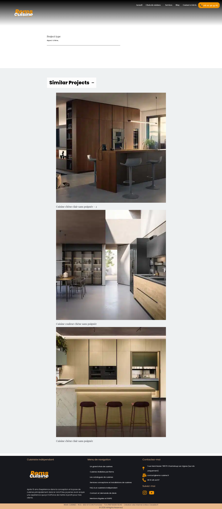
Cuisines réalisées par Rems (102, 472)
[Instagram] (144, 492)
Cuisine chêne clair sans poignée (74, 441)
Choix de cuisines (153, 5)
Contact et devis (189, 5)
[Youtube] (151, 492)
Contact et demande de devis (103, 493)
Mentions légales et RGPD (101, 498)
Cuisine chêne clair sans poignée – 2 (76, 206)
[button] (153, 5)
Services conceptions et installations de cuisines (111, 482)
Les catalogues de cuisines (101, 477)
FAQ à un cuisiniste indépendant (103, 488)
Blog (177, 5)
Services (168, 5)
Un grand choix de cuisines (101, 466)
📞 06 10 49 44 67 (209, 5)
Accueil (139, 5)
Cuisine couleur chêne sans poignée (76, 324)
